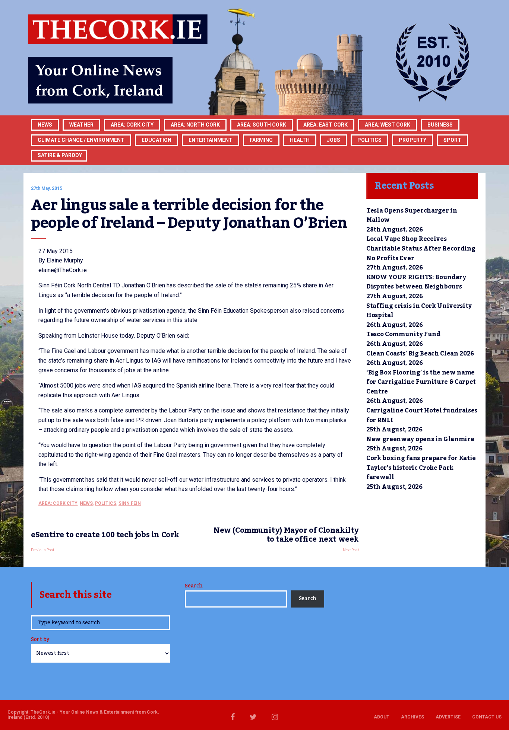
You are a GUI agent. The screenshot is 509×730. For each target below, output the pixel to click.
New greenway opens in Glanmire (420, 439)
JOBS (333, 140)
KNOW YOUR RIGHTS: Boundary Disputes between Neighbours (416, 282)
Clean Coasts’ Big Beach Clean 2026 (420, 354)
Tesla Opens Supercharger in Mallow (411, 215)
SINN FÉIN (129, 503)
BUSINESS (440, 125)
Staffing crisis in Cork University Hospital (419, 311)
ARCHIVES (412, 717)
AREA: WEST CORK (387, 125)
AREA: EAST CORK (325, 125)
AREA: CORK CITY (132, 125)
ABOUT (381, 717)
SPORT (452, 140)
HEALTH (300, 140)
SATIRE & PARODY (60, 155)
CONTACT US (487, 717)
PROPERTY (412, 140)
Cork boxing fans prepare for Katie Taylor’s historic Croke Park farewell (421, 467)
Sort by (40, 640)
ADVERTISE (448, 717)
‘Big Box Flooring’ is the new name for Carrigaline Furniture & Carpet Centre (421, 382)
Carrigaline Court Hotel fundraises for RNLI (421, 415)
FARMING (261, 140)
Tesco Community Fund (403, 334)
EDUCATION (156, 140)
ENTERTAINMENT (211, 140)
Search (193, 586)
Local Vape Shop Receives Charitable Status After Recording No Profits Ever (420, 248)
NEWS (86, 503)
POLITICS (369, 140)
